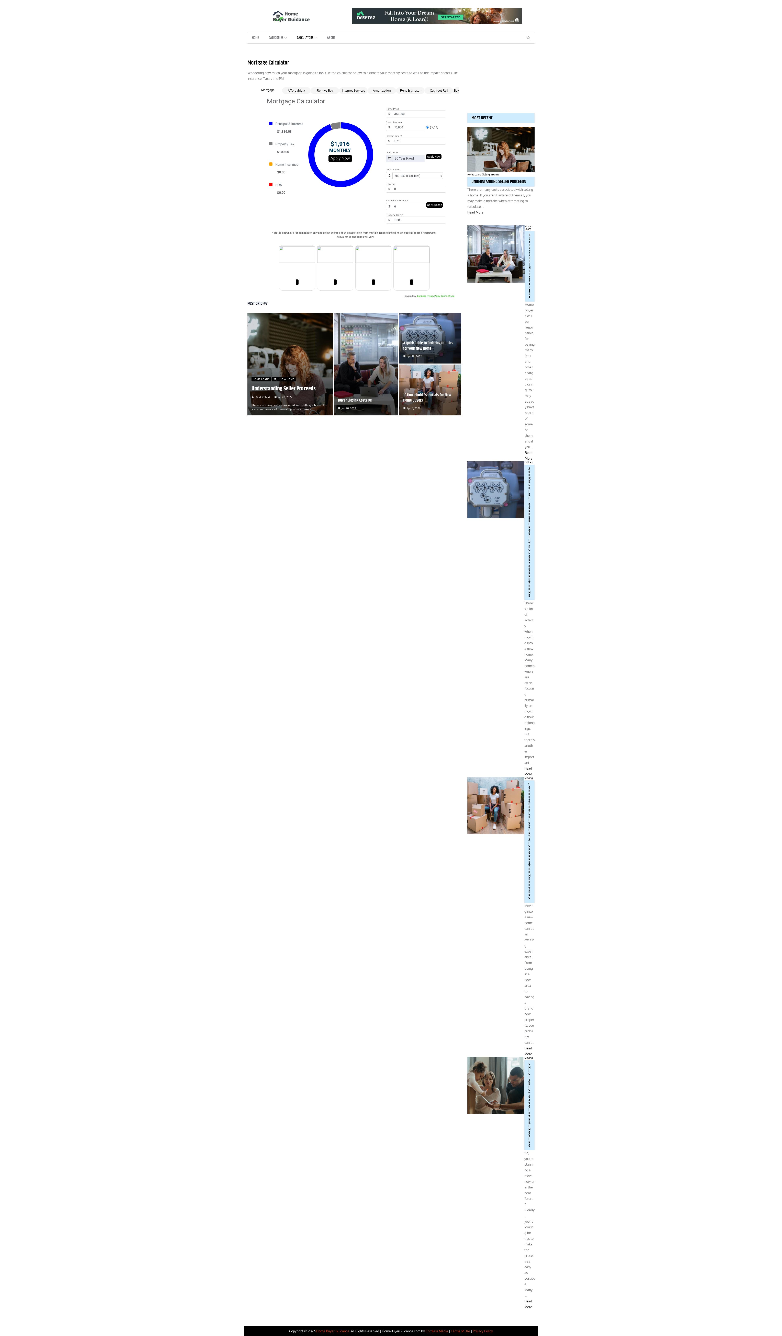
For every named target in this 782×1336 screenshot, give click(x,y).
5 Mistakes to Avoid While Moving (529, 1105)
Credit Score (393, 170)
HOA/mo (390, 184)
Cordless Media (437, 1331)
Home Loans (261, 379)
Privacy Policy (433, 296)
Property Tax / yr (394, 215)
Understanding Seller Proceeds (284, 388)
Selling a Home (283, 379)
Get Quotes (434, 205)
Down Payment (394, 122)
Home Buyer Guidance (332, 1331)
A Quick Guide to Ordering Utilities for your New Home (428, 346)
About (331, 38)
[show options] (418, 158)
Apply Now (340, 158)
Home (255, 38)
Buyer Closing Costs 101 (355, 400)
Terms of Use (447, 296)
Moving (528, 778)
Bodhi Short (263, 397)
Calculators (305, 38)
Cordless (421, 296)
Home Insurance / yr (397, 200)
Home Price (392, 109)
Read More (475, 212)
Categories (276, 38)
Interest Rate (394, 136)
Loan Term (392, 152)
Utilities (528, 462)
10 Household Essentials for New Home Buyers (427, 398)
